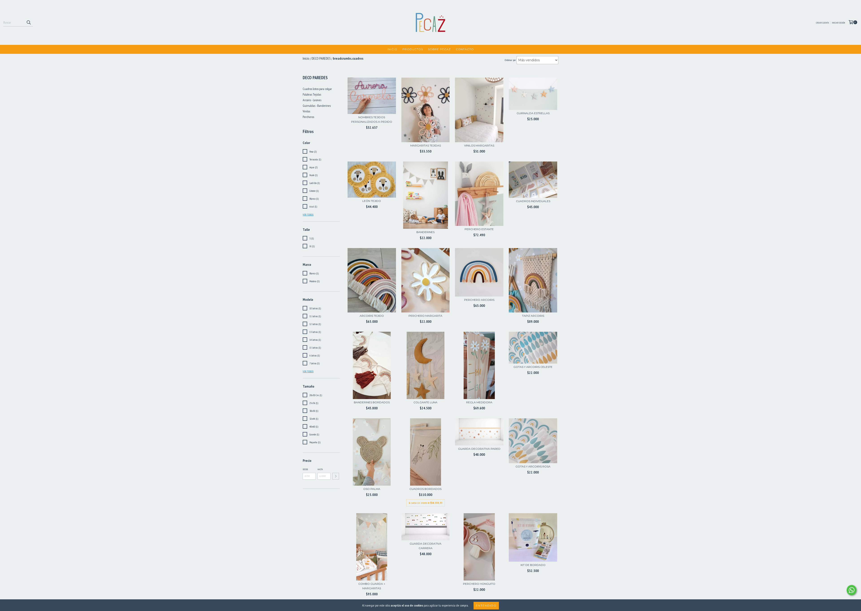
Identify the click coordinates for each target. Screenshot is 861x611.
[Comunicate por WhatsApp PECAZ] (852, 590)
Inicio (392, 49)
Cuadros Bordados (425, 489)
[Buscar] (28, 22)
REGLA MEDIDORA (479, 402)
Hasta (320, 469)
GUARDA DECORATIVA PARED (479, 448)
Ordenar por (510, 60)
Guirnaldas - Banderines (317, 106)
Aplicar (335, 476)
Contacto (465, 49)
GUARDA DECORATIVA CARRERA (425, 546)
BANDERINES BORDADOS (372, 402)
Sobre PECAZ (439, 49)
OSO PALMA (371, 489)
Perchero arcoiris (479, 299)
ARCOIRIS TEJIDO (372, 315)
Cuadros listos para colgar (317, 89)
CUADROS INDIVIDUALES (533, 201)
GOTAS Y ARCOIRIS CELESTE (532, 367)
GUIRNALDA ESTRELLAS (533, 113)
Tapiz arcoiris (533, 315)
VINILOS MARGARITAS (479, 145)
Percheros (308, 117)
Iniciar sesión (838, 22)
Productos (412, 49)
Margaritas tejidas (425, 145)
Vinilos (306, 111)
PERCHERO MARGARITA (425, 315)
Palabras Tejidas (312, 94)
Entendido (486, 605)
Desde (305, 469)
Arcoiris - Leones (312, 100)
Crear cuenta (822, 22)
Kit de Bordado (533, 565)
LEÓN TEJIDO (371, 201)
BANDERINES (425, 232)
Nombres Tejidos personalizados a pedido (371, 119)
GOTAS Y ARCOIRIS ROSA (532, 466)
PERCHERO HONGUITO (479, 583)
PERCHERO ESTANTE (479, 229)
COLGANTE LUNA (425, 402)
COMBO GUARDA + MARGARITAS (371, 586)
